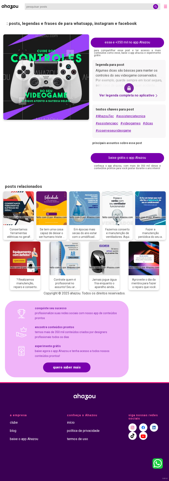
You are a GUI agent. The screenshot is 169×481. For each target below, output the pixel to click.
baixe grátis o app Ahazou (127, 158)
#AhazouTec (105, 116)
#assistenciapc (107, 123)
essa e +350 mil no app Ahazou (127, 42)
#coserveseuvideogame (113, 130)
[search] (155, 6)
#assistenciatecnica (130, 116)
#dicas (148, 123)
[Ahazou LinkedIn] (154, 427)
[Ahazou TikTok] (132, 436)
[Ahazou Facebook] (143, 427)
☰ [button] (165, 6)
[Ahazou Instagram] (132, 427)
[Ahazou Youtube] (143, 436)
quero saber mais (67, 367)
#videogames (130, 123)
